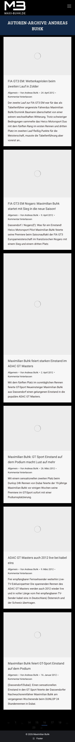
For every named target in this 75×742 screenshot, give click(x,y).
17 (52, 722)
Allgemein (13, 92)
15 (36, 722)
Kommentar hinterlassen (20, 96)
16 (44, 722)
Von (29, 92)
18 (59, 722)
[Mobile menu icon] (69, 6)
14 (29, 722)
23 (33, 727)
